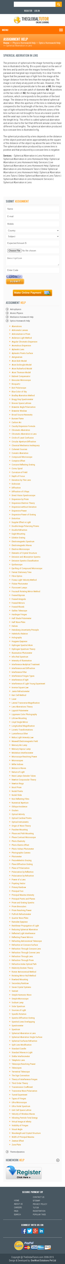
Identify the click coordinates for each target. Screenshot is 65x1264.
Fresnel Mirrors (18, 603)
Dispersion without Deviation (24, 507)
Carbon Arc (16, 422)
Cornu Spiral (17, 468)
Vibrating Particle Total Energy (25, 1118)
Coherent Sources (19, 449)
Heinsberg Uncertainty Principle (25, 630)
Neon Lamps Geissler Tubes (24, 776)
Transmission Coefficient (22, 1087)
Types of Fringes (19, 1098)
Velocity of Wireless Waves (23, 1114)
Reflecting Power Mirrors (22, 937)
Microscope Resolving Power (24, 756)
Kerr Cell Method (19, 695)
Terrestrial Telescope (21, 1071)
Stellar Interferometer (21, 1056)
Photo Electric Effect (20, 845)
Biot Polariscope (19, 388)
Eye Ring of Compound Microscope (27, 568)
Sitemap (36, 1201)
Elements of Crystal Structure (24, 553)
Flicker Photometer (20, 583)
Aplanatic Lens (18, 349)
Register (28, 10)
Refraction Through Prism (23, 960)
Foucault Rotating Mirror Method (26, 591)
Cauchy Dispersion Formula (23, 426)
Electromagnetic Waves (22, 545)
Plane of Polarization (21, 868)
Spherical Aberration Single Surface (27, 1037)
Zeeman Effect (18, 1141)
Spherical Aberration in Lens (24, 1033)
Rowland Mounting (20, 979)
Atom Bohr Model (19, 361)
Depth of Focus (18, 476)
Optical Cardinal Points (22, 818)
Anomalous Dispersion (21, 345)
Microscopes (17, 760)
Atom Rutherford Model (22, 368)
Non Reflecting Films (20, 799)
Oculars (15, 810)
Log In (37, 10)
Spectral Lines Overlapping (23, 1021)
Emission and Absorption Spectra (26, 557)
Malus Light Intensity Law (23, 737)
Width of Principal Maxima (23, 1137)
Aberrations (17, 326)
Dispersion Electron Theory (23, 503)
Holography (17, 637)
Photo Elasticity (18, 841)
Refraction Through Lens (22, 956)
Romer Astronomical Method (24, 972)
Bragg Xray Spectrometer (22, 399)
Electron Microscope (21, 549)
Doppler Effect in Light (21, 522)
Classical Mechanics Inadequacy (26, 445)
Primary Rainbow (19, 887)
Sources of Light (19, 1010)
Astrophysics (15, 309)
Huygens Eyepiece (19, 641)
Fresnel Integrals (19, 599)
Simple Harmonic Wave (21, 995)
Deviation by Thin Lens (21, 480)
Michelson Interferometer (22, 753)
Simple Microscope (20, 998)
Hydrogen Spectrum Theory (23, 649)
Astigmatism (17, 357)
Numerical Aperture (20, 802)
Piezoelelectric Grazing (22, 860)
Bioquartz (16, 384)
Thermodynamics (17, 1152)
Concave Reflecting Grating (23, 464)
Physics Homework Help (24, 43)
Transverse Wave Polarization (24, 1091)
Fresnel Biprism (18, 595)
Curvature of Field (19, 472)
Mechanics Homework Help (22, 317)
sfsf (24, 1172)
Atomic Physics (16, 313)
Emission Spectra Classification (25, 560)
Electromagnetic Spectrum (23, 541)
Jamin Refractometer (21, 691)
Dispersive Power (19, 510)
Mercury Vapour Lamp (21, 749)
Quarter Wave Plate (20, 918)
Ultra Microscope (19, 1102)
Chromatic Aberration (21, 430)
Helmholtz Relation (20, 633)
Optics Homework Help (49, 43)
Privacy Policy (40, 1204)
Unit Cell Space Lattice (21, 1110)
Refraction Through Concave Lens (26, 948)
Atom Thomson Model (21, 372)
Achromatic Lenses (20, 330)
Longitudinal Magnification (23, 726)
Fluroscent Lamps (19, 587)
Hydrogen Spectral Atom (22, 645)
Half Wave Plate (18, 622)
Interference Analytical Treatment (26, 664)
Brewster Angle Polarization (24, 407)
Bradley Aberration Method (23, 395)
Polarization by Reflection (23, 872)
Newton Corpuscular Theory (24, 779)
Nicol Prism (17, 787)
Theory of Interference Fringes (24, 1079)
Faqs (16, 1211)
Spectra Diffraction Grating (23, 1018)
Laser (14, 699)
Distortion (16, 518)
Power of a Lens (19, 879)
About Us (18, 1204)
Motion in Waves (19, 768)
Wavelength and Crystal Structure (26, 1133)
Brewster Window (19, 411)
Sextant (15, 991)
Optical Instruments (20, 822)
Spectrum (16, 1029)
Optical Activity (18, 814)
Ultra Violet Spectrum (21, 1106)
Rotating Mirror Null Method (24, 975)
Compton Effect (18, 461)
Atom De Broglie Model (22, 364)
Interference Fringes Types (23, 676)
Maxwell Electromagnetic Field (25, 741)
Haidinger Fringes (19, 614)
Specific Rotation (19, 1014)
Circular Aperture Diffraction (24, 441)
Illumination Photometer (22, 653)
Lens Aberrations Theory (22, 706)
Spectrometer (17, 1025)
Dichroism (16, 484)
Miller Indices (17, 764)
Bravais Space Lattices (21, 403)
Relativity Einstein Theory (22, 968)
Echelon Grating (18, 537)
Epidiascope (17, 564)
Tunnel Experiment (19, 1094)
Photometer (17, 856)
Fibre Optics (17, 576)
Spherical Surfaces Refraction (24, 1041)
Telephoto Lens (18, 1060)
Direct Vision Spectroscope (23, 495)
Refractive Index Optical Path (24, 964)
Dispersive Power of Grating (24, 514)
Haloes (15, 626)
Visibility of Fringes (20, 1125)
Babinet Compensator (21, 376)
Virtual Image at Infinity (21, 1121)
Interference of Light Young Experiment (28, 683)
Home (6, 43)
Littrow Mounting (19, 718)
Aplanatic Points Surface (22, 353)
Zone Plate (16, 1144)
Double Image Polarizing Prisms (25, 526)
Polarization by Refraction (23, 875)
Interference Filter (19, 672)
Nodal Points (17, 791)
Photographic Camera (21, 852)
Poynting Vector (18, 883)
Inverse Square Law (20, 687)
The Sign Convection (21, 1075)
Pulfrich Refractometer (21, 914)
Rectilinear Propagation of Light (25, 925)
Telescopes (17, 1068)
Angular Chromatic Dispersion (24, 341)
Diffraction (16, 487)
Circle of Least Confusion (23, 437)
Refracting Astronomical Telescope (27, 941)
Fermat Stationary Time (21, 572)
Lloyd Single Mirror (20, 722)
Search (17, 1214)
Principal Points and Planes (23, 899)
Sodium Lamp (18, 1002)
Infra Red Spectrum (20, 656)
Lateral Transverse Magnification (26, 703)
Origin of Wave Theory (21, 826)
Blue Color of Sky (19, 391)
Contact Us (38, 1197)
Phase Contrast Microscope (24, 837)
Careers (18, 1207)
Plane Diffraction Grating (22, 864)
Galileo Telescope (19, 610)
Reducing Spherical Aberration (25, 929)
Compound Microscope (22, 457)
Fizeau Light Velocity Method (24, 580)
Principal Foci (17, 891)
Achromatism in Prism (21, 334)
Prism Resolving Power (22, 910)
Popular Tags (39, 1214)
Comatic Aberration (20, 453)
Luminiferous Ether (20, 733)
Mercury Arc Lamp (19, 745)
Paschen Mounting (20, 829)
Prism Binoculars (19, 906)
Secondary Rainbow (20, 983)
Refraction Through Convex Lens (26, 952)
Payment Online (32, 292)
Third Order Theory (20, 1083)
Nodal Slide (17, 795)
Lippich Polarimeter (20, 710)
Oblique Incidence (19, 806)
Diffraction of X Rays (20, 491)
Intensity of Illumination (22, 660)
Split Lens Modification (22, 1045)
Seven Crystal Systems (21, 987)
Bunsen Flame (18, 418)
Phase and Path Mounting (23, 833)
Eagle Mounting (18, 534)
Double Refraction (19, 530)
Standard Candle (19, 1048)
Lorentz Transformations (22, 729)
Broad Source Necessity (22, 414)
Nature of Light (18, 772)
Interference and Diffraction (23, 668)
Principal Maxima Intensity (23, 895)
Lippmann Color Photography (24, 714)
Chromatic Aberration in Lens (24, 434)
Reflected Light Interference (23, 933)
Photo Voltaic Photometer (23, 849)
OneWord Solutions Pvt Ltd (43, 1260)
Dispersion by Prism (20, 499)
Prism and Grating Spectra (23, 902)
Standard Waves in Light (22, 1052)
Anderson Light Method (22, 338)
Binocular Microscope (21, 380)
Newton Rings (18, 783)
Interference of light (20, 680)
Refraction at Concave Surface (25, 945)
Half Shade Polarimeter (21, 618)
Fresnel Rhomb (18, 607)
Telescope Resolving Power (24, 1064)
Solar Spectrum (18, 1006)
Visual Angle (17, 1129)
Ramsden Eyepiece (20, 922)
